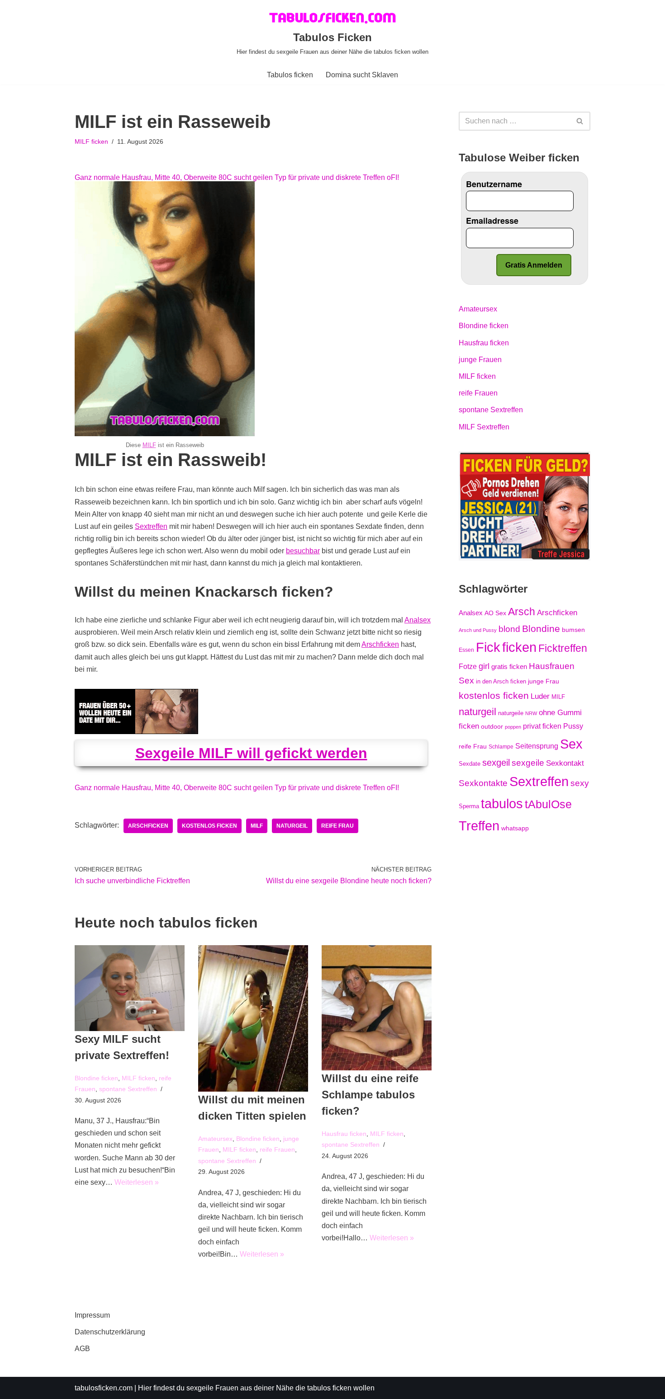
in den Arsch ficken (501, 681)
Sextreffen (151, 526)
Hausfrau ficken (344, 1133)
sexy (579, 783)
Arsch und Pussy (478, 630)
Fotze (468, 666)
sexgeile (528, 763)
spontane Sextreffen (128, 1089)
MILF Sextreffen (484, 427)
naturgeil (292, 826)
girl (484, 666)
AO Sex (495, 613)
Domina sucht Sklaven (362, 75)
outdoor (492, 726)
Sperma (469, 806)
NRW (531, 713)
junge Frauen (480, 359)
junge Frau (543, 681)
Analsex (417, 620)
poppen (513, 727)
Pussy (573, 726)
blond (509, 629)
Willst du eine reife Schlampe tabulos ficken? (370, 1094)
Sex (571, 744)
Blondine (541, 628)
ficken (519, 647)
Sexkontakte (483, 783)
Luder (540, 696)
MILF (149, 445)
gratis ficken (509, 666)
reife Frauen (277, 1149)
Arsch (521, 611)
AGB (82, 1348)
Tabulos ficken (290, 75)
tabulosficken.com (104, 1388)
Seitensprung (536, 746)
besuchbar (303, 551)
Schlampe (501, 747)
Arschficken (380, 644)
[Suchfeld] (580, 121)
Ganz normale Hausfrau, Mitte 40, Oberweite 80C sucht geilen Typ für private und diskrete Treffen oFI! (237, 177)
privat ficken (542, 726)
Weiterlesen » (136, 1182)
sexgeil (496, 763)
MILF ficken (91, 141)
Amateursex (215, 1138)
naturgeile (510, 713)
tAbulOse (548, 804)
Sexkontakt (565, 763)
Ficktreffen (562, 648)
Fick (488, 647)
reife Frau (337, 826)
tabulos (502, 803)
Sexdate (469, 763)
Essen (466, 650)
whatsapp (515, 828)
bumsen (573, 629)
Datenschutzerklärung (110, 1332)
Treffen (479, 826)
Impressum (92, 1315)
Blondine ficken (96, 1078)
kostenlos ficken (209, 826)
